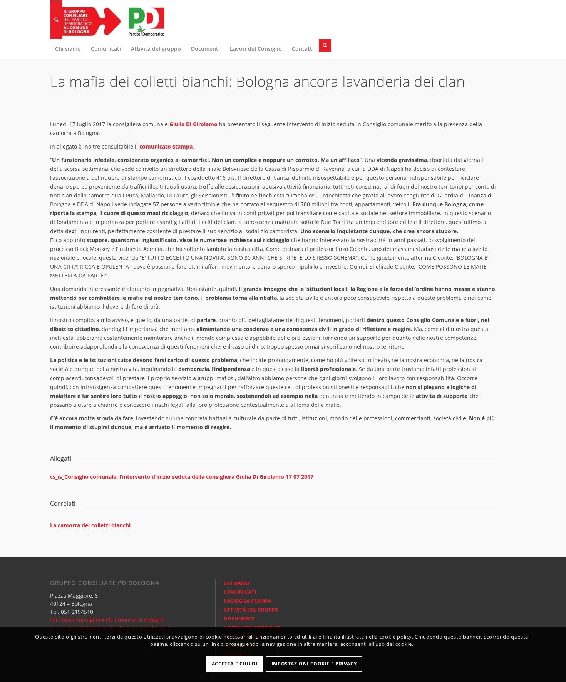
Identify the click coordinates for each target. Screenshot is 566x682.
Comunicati (240, 591)
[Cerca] (56, 19)
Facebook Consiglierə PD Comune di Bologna (107, 619)
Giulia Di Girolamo (194, 124)
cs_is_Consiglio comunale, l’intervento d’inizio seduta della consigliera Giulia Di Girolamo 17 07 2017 (181, 476)
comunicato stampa (166, 146)
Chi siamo (237, 583)
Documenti (239, 618)
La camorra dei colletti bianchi (90, 525)
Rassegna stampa (247, 600)
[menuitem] (56, 19)
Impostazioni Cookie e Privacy (314, 663)
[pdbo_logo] (108, 19)
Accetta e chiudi (235, 663)
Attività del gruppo (251, 609)
